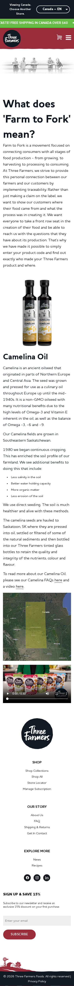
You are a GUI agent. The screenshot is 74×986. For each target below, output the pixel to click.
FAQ (37, 821)
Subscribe (19, 934)
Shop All (37, 776)
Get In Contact (37, 833)
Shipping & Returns (37, 827)
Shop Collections (37, 771)
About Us (37, 815)
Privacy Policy (37, 981)
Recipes (37, 865)
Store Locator (37, 783)
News (37, 859)
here (58, 580)
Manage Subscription (37, 789)
